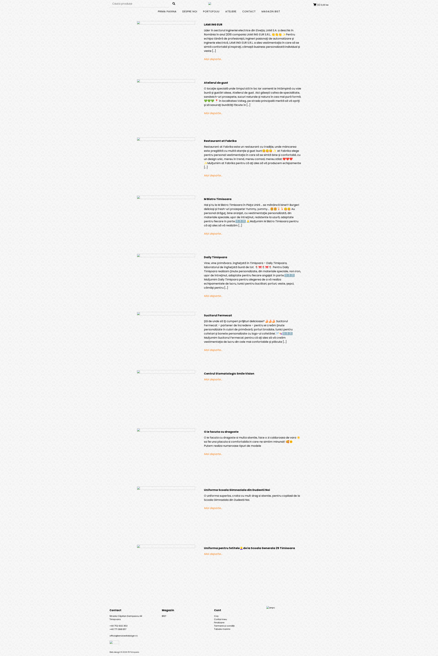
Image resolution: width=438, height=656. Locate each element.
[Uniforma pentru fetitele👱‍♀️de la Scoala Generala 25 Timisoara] (167, 574)
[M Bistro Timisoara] (167, 225)
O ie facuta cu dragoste (221, 432)
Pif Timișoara (133, 652)
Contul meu (220, 619)
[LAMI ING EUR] (167, 50)
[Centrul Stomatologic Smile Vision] (167, 399)
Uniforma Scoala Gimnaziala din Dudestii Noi (237, 490)
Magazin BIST (271, 11)
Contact (249, 11)
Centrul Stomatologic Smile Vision (229, 374)
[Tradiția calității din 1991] (219, 3)
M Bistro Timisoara (217, 199)
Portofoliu (211, 11)
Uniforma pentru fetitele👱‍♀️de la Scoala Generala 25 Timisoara (249, 548)
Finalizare (219, 622)
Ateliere (230, 11)
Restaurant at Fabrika (220, 141)
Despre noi (189, 11)
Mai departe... (213, 59)
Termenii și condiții (224, 625)
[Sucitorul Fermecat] (167, 341)
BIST (164, 616)
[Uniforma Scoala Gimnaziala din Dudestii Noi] (167, 515)
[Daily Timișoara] (167, 283)
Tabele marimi (222, 629)
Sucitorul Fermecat (218, 315)
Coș (216, 616)
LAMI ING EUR (213, 25)
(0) (322, 4)
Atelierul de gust (216, 83)
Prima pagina (167, 11)
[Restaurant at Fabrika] (167, 166)
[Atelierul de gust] (167, 108)
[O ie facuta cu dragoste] (167, 457)
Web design (115, 652)
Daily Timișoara (215, 257)
